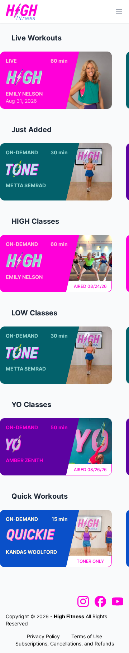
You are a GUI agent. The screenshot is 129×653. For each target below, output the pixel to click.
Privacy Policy (43, 636)
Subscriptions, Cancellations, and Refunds (64, 643)
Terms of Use (86, 636)
